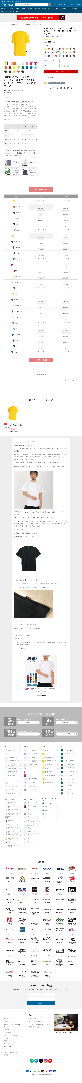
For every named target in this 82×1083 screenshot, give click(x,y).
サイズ (45, 60)
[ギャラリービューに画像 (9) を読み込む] (5, 67)
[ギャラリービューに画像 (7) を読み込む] (31, 63)
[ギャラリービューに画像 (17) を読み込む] (5, 71)
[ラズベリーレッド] (74, 52)
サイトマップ (7, 1049)
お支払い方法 (7, 1021)
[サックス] (59, 55)
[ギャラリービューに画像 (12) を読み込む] (18, 67)
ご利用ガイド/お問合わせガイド (12, 1024)
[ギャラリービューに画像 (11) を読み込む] (14, 67)
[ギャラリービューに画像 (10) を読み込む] (10, 67)
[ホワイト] (56, 48)
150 (52, 82)
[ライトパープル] (63, 52)
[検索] (49, 4)
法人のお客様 (32, 1018)
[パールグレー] (52, 55)
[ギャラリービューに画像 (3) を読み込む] (14, 63)
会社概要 (6, 1055)
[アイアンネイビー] (49, 55)
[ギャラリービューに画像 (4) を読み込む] (18, 63)
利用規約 (6, 1038)
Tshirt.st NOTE (7, 1029)
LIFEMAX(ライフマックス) (51, 36)
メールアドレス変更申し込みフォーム (38, 1024)
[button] (10, 8)
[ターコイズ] (49, 52)
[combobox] (33, 4)
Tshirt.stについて (8, 1027)
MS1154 (56, 82)
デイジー (62, 82)
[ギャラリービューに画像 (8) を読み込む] (35, 63)
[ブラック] (59, 48)
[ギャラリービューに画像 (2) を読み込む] (10, 63)
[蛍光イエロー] (70, 52)
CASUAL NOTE (7, 1032)
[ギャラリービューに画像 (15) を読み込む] (31, 67)
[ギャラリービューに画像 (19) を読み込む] (14, 71)
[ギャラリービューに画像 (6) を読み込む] (27, 63)
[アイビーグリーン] (74, 55)
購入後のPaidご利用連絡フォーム (37, 1027)
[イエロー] (45, 48)
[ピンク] (63, 48)
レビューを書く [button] (70, 380)
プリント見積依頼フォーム (35, 1021)
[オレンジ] (49, 48)
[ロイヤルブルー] (63, 55)
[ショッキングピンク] (52, 52)
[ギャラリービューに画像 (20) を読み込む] (18, 71)
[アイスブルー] (45, 55)
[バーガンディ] (74, 48)
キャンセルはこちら (9, 1018)
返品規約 (6, 1041)
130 (49, 82)
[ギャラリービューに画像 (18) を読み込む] (10, 71)
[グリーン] (67, 52)
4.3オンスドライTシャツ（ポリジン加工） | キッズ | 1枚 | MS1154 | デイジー (13, 425)
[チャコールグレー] (70, 48)
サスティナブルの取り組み (10, 1035)
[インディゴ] (67, 55)
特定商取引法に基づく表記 (10, 1052)
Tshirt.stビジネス (37, 1074)
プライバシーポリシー (9, 1043)
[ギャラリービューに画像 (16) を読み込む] (35, 67)
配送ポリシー (7, 1046)
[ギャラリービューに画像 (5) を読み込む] (23, 63)
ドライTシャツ (7, 24)
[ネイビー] (70, 55)
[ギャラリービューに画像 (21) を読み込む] (23, 71)
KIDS (45, 82)
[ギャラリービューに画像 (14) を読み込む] (27, 67)
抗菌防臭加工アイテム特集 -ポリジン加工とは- (36, 587)
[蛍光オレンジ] (56, 55)
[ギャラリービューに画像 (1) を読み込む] (5, 63)
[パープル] (52, 48)
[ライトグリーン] (67, 48)
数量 (45, 65)
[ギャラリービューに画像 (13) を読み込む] (23, 67)
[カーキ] (45, 52)
